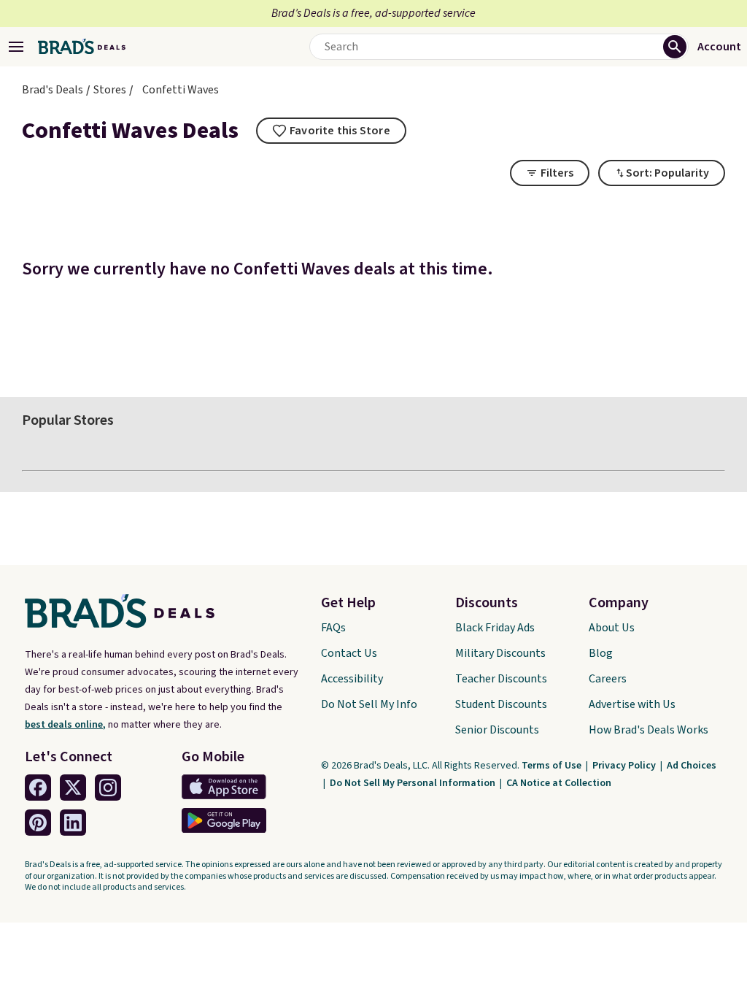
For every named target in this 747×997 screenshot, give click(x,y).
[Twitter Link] (73, 787)
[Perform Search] (675, 47)
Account (719, 46)
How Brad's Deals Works (648, 730)
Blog (601, 653)
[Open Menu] (16, 47)
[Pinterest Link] (38, 822)
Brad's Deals (52, 90)
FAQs (333, 627)
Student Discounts (501, 704)
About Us (612, 627)
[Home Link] (81, 47)
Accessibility (352, 678)
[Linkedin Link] (73, 822)
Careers (608, 678)
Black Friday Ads (495, 627)
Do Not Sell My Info (369, 704)
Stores (109, 90)
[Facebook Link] (38, 787)
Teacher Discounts (501, 678)
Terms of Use (553, 765)
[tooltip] (331, 131)
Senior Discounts (497, 730)
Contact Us (349, 653)
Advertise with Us (632, 704)
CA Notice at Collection (558, 783)
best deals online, (65, 724)
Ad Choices (691, 765)
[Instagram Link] (108, 787)
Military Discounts (500, 653)
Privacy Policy (625, 765)
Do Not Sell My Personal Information (414, 783)
